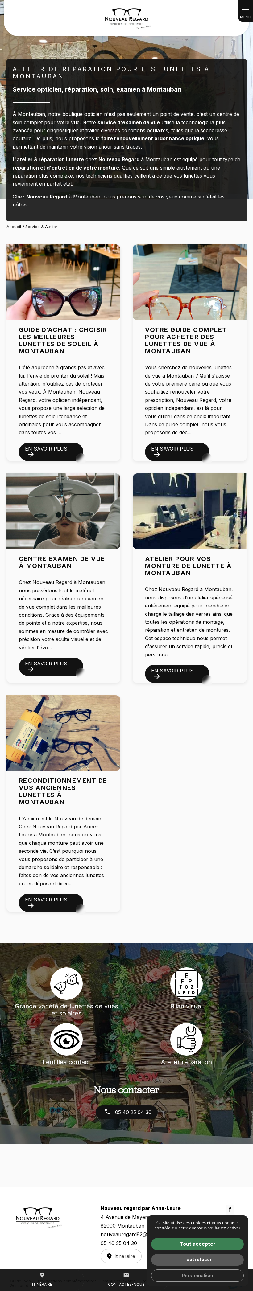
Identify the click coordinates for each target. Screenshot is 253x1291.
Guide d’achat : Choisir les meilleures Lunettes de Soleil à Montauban (63, 340)
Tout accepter (197, 1244)
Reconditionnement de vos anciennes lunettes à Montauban (63, 791)
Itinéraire (42, 1279)
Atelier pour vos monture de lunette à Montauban (188, 566)
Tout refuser (197, 1259)
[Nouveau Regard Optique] (126, 18)
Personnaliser (198, 1275)
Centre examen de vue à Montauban (62, 562)
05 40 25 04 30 (132, 1112)
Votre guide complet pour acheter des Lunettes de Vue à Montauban (186, 340)
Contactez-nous (126, 1279)
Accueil (13, 226)
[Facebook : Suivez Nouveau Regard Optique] (230, 1209)
